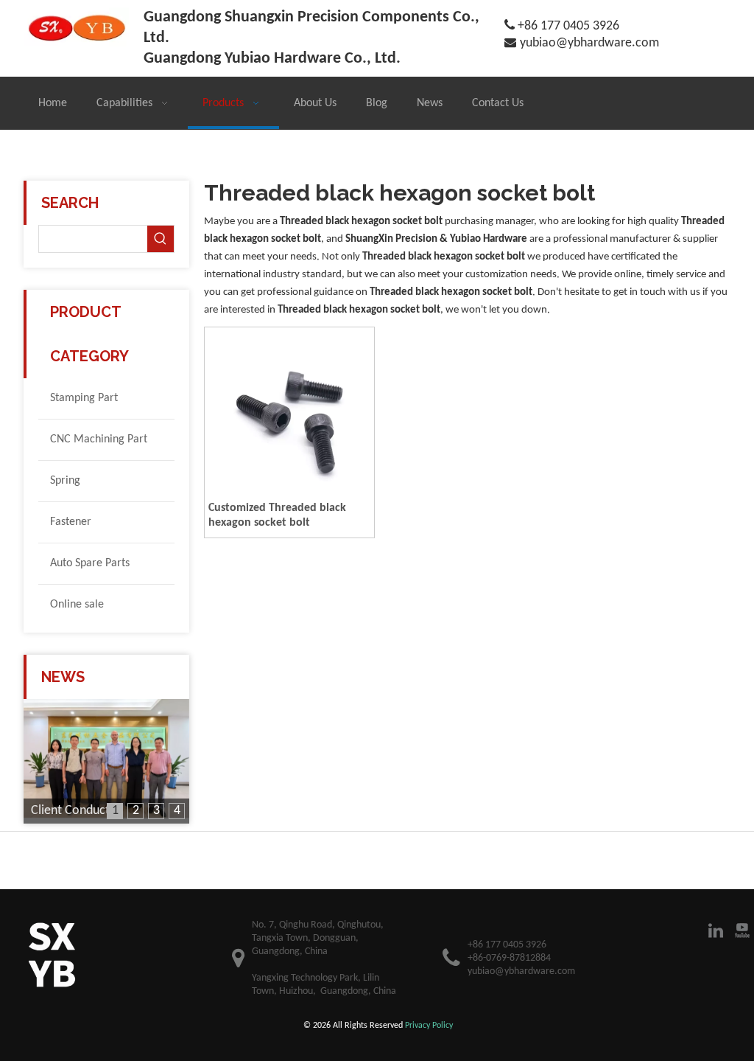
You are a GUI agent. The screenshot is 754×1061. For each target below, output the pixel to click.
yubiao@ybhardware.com (589, 43)
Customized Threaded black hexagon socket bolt (277, 515)
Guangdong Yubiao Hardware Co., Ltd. (272, 58)
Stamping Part (84, 398)
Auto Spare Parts (90, 563)
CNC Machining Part (98, 439)
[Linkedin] (715, 930)
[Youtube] (742, 930)
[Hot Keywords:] (160, 239)
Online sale (77, 604)
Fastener (70, 522)
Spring (65, 481)
